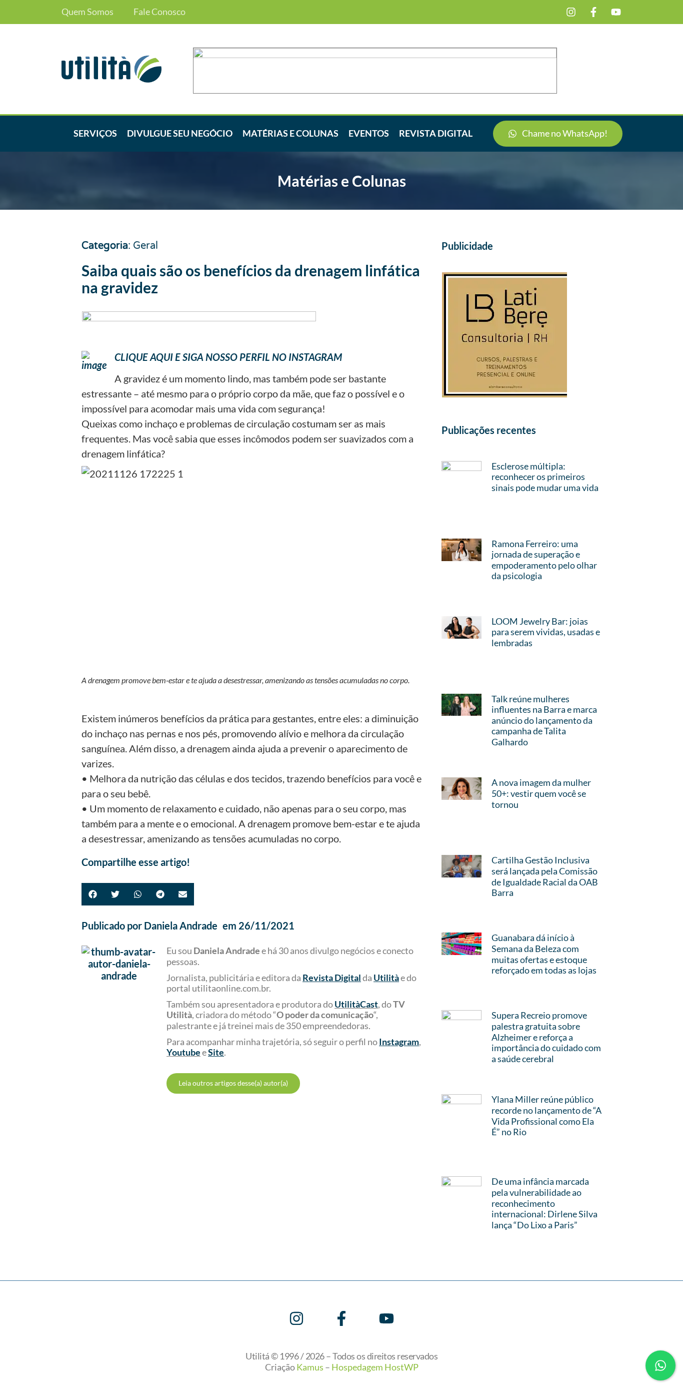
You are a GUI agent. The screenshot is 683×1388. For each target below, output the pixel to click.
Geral (145, 246)
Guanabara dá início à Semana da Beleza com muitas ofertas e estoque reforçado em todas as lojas (544, 954)
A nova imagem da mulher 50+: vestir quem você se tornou (541, 793)
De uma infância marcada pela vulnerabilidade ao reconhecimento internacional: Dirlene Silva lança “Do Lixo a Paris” (545, 1203)
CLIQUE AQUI (143, 357)
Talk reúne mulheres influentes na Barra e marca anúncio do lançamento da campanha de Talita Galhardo (544, 720)
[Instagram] (571, 12)
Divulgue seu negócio (179, 133)
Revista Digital (435, 133)
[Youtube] (616, 12)
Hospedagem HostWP (375, 1366)
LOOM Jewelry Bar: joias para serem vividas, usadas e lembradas (546, 632)
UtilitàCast (356, 1004)
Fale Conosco (160, 12)
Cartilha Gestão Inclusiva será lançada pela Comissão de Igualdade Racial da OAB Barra (545, 876)
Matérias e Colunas (290, 133)
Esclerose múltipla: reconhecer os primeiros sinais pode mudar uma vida (545, 476)
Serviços (95, 133)
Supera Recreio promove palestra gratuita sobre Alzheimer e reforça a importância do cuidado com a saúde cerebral (546, 1037)
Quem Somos (88, 12)
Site (216, 1052)
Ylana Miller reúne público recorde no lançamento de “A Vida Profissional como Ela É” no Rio (547, 1115)
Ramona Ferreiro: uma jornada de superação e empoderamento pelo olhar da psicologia (544, 560)
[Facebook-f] (594, 12)
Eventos (368, 133)
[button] (93, 894)
